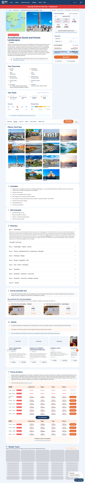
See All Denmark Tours (72, 448)
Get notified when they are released (42, 440)
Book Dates (72, 397)
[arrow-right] (77, 16)
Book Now (66, 57)
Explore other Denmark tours (43, 92)
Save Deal (59, 61)
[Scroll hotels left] (8, 350)
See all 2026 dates (42, 417)
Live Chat (80, 480)
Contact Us (75, 2)
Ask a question (71, 61)
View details (33, 313)
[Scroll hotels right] (77, 350)
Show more (11, 358)
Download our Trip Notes (18, 60)
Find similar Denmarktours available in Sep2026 (66, 32)
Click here (30, 383)
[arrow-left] (55, 16)
